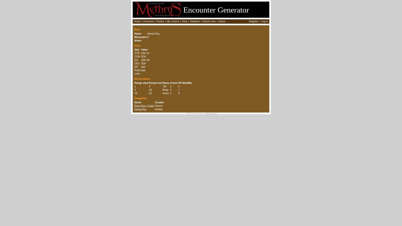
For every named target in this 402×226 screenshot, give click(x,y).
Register (253, 21)
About (222, 21)
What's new (209, 21)
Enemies (148, 21)
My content (173, 21)
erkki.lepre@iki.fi (211, 113)
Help (184, 21)
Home (137, 21)
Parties (160, 21)
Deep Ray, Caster (144, 106)
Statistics (195, 21)
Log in (264, 21)
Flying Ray (140, 109)
